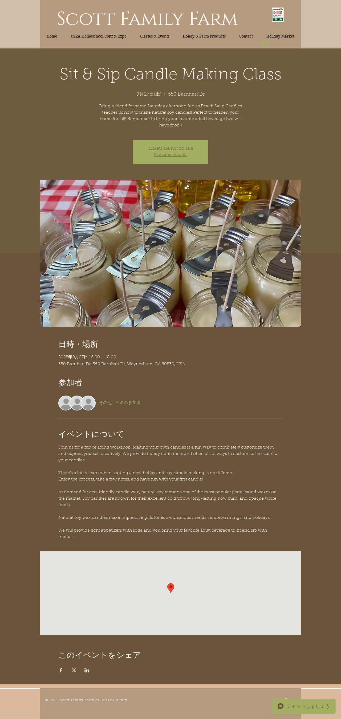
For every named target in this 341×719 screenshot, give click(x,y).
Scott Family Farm (147, 19)
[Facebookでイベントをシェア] (60, 670)
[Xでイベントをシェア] (73, 670)
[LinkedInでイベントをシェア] (87, 670)
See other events (170, 155)
